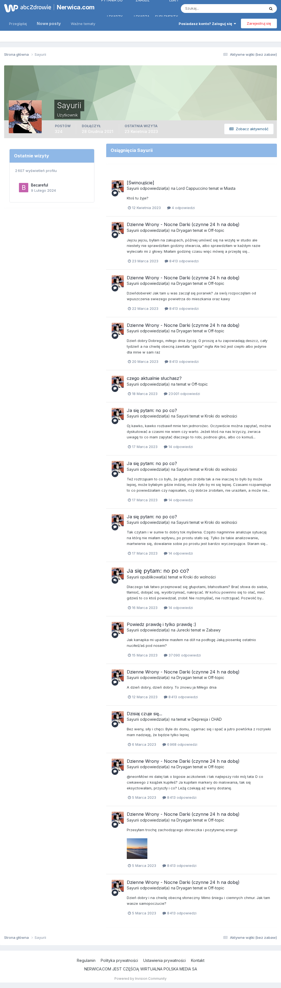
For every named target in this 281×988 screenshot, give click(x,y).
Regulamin (86, 960)
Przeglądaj (18, 23)
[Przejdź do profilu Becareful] (23, 187)
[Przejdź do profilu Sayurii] (118, 186)
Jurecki (183, 630)
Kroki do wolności (221, 416)
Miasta (229, 188)
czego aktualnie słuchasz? (154, 378)
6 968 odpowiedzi (181, 744)
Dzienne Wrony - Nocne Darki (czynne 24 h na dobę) (183, 224)
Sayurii (133, 188)
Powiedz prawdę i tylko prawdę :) (161, 624)
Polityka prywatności (119, 960)
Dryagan (184, 230)
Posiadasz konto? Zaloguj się (206, 23)
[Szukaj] (271, 8)
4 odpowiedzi (183, 207)
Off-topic (216, 230)
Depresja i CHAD (207, 719)
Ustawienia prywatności (164, 960)
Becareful (39, 185)
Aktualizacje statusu (241, 8)
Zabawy (213, 630)
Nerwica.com (73, 7)
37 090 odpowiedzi (184, 655)
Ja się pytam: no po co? (152, 410)
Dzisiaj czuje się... (144, 713)
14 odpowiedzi (180, 446)
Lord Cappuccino (192, 188)
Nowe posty (49, 23)
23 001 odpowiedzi (183, 393)
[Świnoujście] (140, 182)
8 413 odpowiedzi (183, 261)
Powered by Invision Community (140, 978)
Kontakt (197, 960)
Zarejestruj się (259, 23)
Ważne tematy (83, 23)
